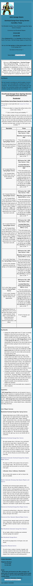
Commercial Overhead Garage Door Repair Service (14, 507)
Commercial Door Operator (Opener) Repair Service (14, 517)
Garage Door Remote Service (8, 545)
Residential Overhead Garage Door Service (12, 438)
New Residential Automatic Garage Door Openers (14, 528)
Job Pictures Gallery (20, 55)
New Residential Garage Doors (9, 537)
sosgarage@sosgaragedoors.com (12, 579)
